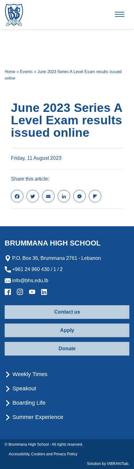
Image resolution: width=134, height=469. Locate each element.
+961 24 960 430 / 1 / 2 (37, 269)
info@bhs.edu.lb (29, 280)
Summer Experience (37, 417)
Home (10, 71)
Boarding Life (28, 403)
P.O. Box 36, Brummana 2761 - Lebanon (56, 258)
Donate (67, 348)
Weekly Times (29, 374)
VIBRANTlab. (118, 464)
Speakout (23, 388)
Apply (67, 330)
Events (26, 71)
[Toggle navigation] (125, 14)
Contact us (67, 312)
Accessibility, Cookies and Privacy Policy (43, 454)
